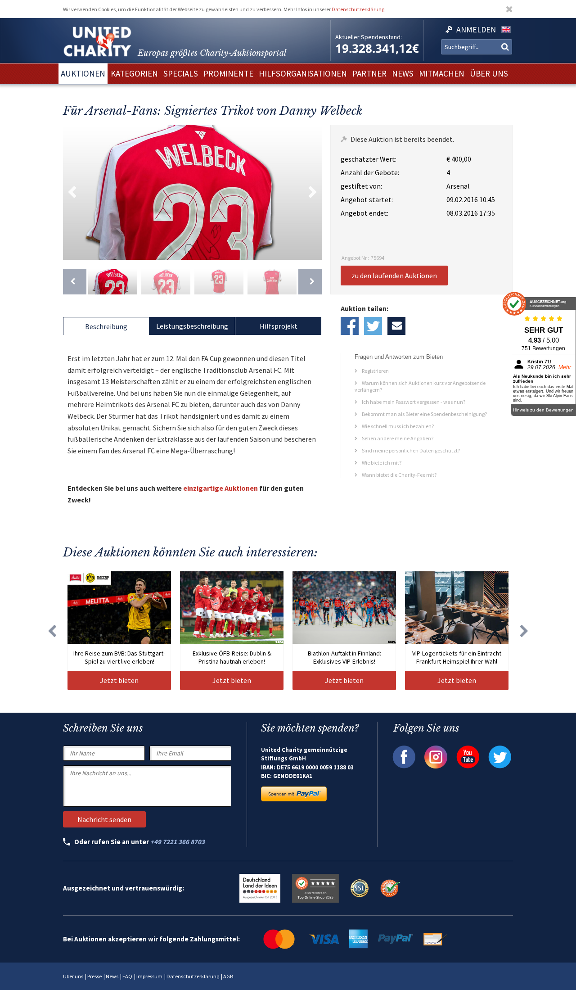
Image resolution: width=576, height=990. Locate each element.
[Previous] (74, 281)
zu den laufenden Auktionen (394, 275)
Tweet (373, 326)
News (112, 976)
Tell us (396, 326)
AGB (228, 976)
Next (312, 192)
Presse (94, 976)
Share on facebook (350, 326)
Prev (72, 192)
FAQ (127, 976)
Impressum (149, 976)
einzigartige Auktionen (220, 488)
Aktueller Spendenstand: (368, 37)
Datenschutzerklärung (358, 9)
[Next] (310, 281)
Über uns (73, 976)
